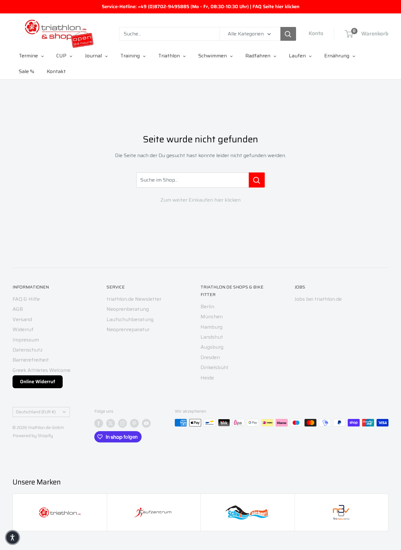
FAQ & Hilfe (26, 299)
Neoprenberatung (128, 309)
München (211, 316)
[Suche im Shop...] (257, 180)
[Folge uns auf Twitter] (110, 423)
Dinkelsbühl (214, 367)
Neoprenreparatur (128, 329)
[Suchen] (288, 34)
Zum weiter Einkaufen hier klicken (200, 200)
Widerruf (23, 329)
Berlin (207, 306)
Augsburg (211, 347)
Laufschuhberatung (130, 319)
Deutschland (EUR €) (36, 412)
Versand (22, 319)
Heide (207, 378)
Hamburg (211, 327)
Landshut (211, 337)
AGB (18, 309)
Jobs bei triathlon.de (318, 299)
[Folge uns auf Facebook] (98, 423)
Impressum (26, 340)
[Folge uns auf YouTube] (146, 423)
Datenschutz (28, 350)
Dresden (210, 357)
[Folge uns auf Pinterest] (134, 423)
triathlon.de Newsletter (134, 299)
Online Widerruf (37, 381)
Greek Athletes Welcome (41, 370)
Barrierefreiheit (31, 360)
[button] (12, 537)
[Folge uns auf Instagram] (122, 423)
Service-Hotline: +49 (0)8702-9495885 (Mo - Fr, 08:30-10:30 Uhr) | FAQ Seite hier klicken (200, 6)
